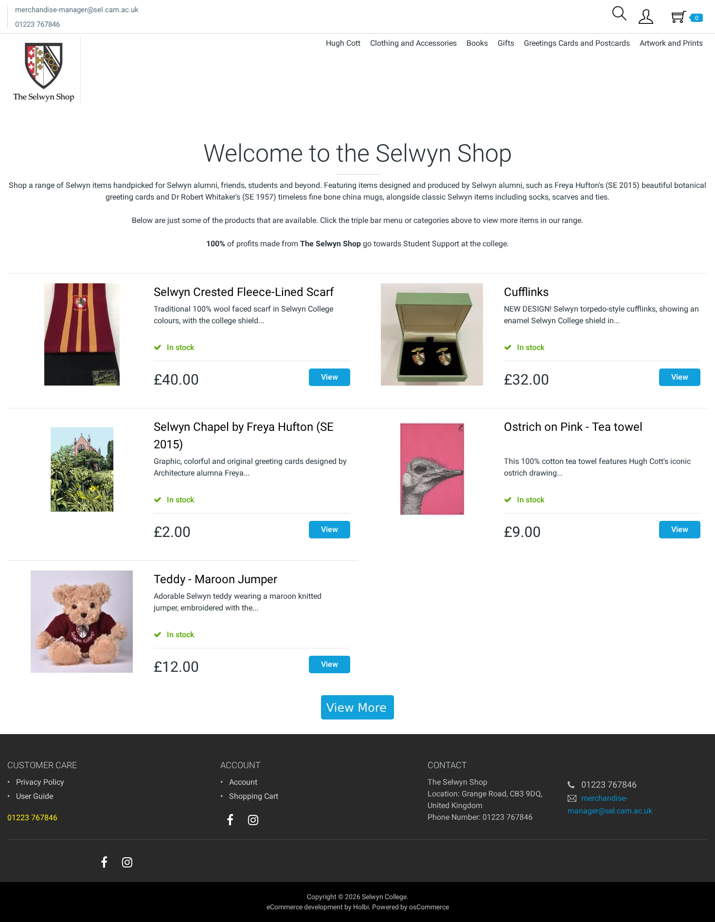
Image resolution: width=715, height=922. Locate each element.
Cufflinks (526, 292)
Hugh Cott (343, 43)
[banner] (357, 707)
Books (477, 43)
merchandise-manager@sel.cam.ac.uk (77, 9)
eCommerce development (305, 907)
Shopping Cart (253, 796)
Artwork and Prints (671, 43)
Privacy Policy (40, 782)
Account (243, 782)
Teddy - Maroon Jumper (215, 579)
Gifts (506, 43)
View (329, 377)
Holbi (361, 907)
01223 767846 (37, 24)
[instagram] (253, 820)
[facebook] (230, 820)
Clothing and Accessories (413, 43)
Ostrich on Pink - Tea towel (573, 427)
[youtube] (273, 822)
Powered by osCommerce (410, 907)
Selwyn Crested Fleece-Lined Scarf (244, 292)
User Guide (34, 796)
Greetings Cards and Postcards (577, 43)
